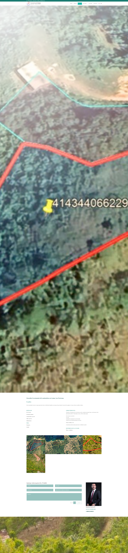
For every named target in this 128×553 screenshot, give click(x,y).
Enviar (79, 502)
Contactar (67, 392)
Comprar (80, 3)
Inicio (71, 3)
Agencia (75, 3)
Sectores (84, 3)
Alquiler (90, 3)
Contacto (95, 3)
